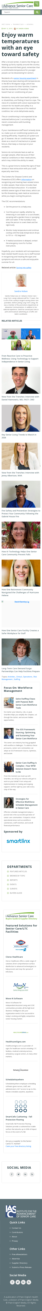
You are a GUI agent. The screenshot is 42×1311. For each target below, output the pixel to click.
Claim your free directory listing (18, 1146)
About (14, 1236)
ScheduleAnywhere (15, 1079)
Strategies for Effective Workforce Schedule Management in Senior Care (27, 803)
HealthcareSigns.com (16, 1041)
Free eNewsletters (19, 1254)
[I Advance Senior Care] (18, 5)
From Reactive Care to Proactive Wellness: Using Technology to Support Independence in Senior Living (20, 358)
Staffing (17, 679)
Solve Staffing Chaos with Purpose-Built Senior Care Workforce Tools (26, 703)
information (26, 179)
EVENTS (13, 884)
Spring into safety (23, 267)
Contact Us (16, 1228)
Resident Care (18, 24)
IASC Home (6, 24)
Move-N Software (14, 998)
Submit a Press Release (22, 1267)
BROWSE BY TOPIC (17, 876)
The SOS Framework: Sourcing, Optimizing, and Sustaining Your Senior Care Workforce (26, 734)
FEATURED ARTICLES (18, 871)
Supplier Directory (19, 1263)
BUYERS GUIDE (16, 893)
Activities (30, 24)
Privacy (15, 1241)
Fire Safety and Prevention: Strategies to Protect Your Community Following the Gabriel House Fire (21, 513)
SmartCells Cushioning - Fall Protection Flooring (19, 1118)
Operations (27, 677)
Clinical (19, 677)
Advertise (16, 1259)
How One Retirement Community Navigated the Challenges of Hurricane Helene (20, 592)
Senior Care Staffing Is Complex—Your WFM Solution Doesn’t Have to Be (26, 767)
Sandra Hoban (24, 28)
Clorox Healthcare (14, 957)
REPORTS (14, 880)
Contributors (17, 1232)
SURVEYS (13, 889)
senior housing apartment (25, 78)
